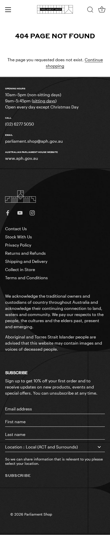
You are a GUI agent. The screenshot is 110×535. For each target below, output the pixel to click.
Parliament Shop (38, 514)
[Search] (90, 10)
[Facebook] (7, 212)
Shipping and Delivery (26, 261)
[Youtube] (20, 212)
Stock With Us (18, 236)
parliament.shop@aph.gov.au (34, 141)
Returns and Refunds (25, 253)
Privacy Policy (18, 244)
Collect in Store (20, 269)
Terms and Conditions (26, 277)
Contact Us (16, 228)
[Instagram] (32, 212)
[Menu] (8, 9)
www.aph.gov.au (21, 158)
